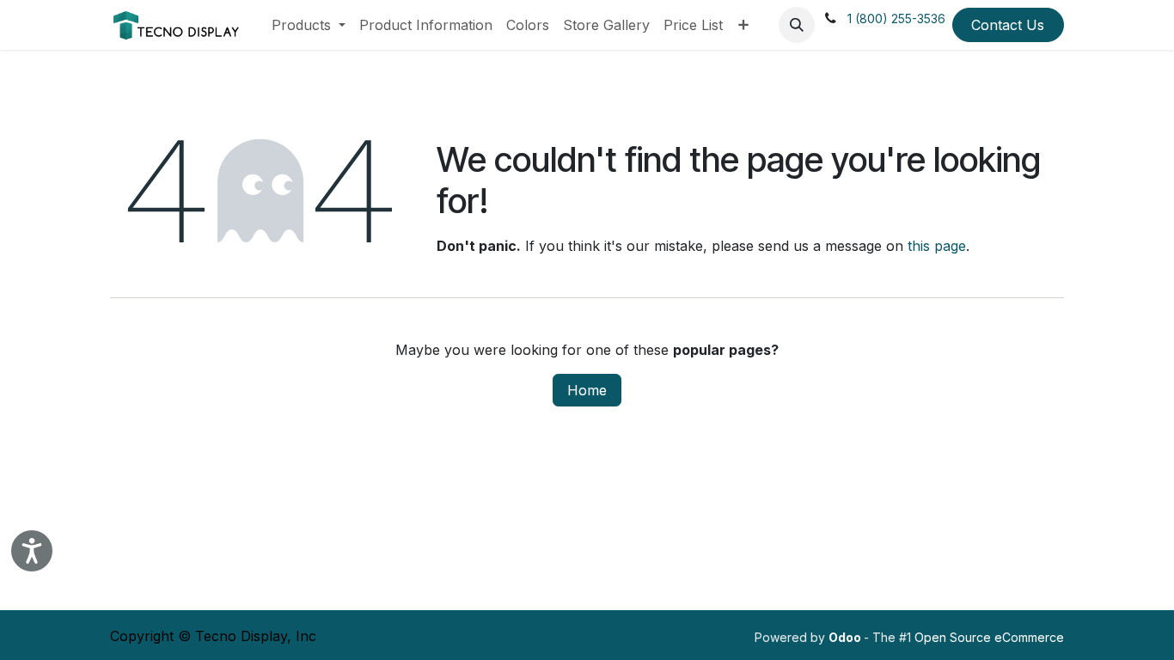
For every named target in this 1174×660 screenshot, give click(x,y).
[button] (797, 25)
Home (587, 390)
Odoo (846, 637)
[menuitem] (308, 25)
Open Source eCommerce (989, 637)
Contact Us (1007, 25)
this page (937, 245)
